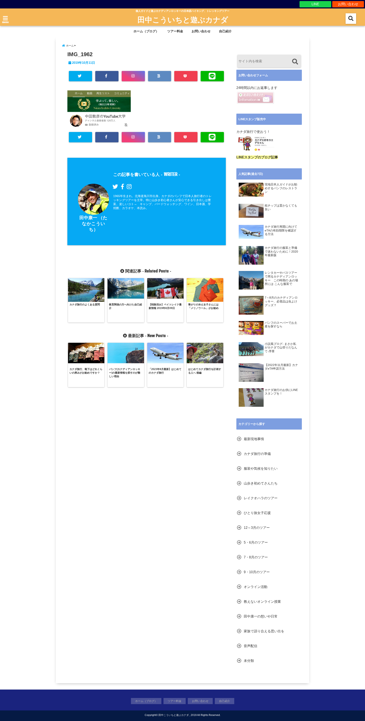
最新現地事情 (254, 439)
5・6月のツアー (256, 542)
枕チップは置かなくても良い (281, 207)
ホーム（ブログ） (146, 31)
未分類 (249, 661)
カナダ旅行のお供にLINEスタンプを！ (281, 391)
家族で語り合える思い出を (264, 631)
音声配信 (250, 646)
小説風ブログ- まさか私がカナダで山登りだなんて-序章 (281, 347)
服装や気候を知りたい (261, 468)
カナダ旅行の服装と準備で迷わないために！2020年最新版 (281, 251)
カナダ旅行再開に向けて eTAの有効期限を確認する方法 (281, 230)
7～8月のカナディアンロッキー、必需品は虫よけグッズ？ (281, 301)
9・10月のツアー (257, 572)
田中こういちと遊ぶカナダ (183, 19)
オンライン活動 (255, 587)
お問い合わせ (348, 4)
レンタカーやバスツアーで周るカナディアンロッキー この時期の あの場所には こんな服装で (281, 278)
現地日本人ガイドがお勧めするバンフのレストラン (281, 188)
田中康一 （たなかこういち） (93, 223)
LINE (315, 4)
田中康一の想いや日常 (261, 616)
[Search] (295, 62)
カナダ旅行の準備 (257, 454)
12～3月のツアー (257, 527)
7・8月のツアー (256, 557)
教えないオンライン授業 (262, 601)
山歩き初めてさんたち (261, 483)
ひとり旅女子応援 (257, 513)
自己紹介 (225, 31)
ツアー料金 (175, 31)
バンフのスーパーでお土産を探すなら (281, 324)
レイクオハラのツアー (261, 498)
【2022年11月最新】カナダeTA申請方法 (281, 366)
